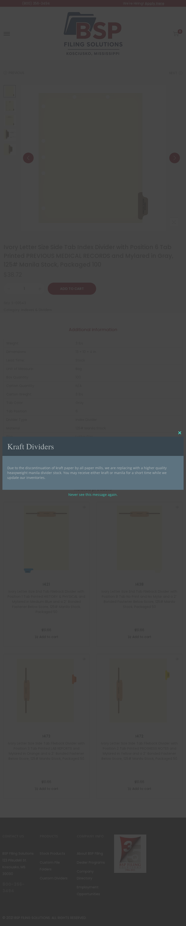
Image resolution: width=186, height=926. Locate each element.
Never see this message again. (93, 494)
